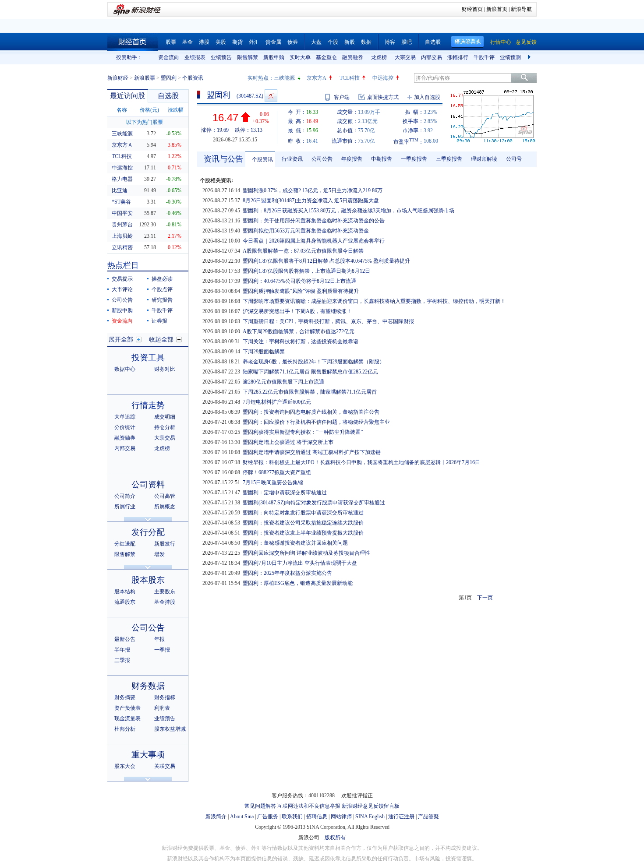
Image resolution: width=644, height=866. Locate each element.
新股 (349, 42)
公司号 (514, 159)
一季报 (162, 650)
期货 (237, 42)
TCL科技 (350, 78)
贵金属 (273, 42)
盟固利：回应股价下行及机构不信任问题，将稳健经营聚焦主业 (316, 422)
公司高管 (164, 496)
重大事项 (148, 754)
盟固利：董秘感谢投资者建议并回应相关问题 (295, 543)
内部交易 (431, 57)
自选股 (433, 42)
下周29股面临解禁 (264, 352)
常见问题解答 (260, 806)
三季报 (122, 660)
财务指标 (164, 697)
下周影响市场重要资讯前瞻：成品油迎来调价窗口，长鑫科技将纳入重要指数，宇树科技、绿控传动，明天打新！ (374, 301)
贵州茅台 (122, 225)
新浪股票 (144, 78)
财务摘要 (124, 697)
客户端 (342, 97)
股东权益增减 (170, 729)
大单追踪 (124, 417)
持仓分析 (164, 427)
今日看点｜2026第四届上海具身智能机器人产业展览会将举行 (314, 241)
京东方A (316, 78)
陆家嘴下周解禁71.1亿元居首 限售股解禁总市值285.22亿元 (310, 372)
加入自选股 (427, 97)
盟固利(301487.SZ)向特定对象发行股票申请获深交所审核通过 (314, 503)
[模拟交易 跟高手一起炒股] (271, 95)
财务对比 (164, 369)
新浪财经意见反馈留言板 (371, 806)
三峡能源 (284, 78)
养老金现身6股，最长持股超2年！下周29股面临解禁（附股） (314, 362)
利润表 (162, 708)
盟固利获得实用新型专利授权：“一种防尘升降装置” (303, 432)
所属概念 (164, 506)
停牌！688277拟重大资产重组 (277, 472)
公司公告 (122, 300)
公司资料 (148, 484)
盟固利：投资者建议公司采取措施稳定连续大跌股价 (303, 523)
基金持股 (164, 602)
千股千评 (484, 57)
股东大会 (124, 766)
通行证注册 (401, 816)
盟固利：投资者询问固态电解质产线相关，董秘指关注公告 (311, 412)
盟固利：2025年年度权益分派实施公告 (287, 573)
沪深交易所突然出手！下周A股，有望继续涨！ (297, 311)
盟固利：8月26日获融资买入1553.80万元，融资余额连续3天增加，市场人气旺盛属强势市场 (348, 211)
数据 (366, 42)
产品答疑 (428, 816)
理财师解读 (484, 159)
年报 (159, 639)
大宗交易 (405, 57)
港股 (204, 42)
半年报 (122, 650)
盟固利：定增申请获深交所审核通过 (285, 492)
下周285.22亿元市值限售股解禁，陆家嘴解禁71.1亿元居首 (310, 392)
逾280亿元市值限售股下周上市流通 (283, 382)
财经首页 (472, 9)
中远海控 (382, 78)
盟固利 (169, 78)
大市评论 (122, 289)
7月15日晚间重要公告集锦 (273, 482)
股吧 (406, 42)
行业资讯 (292, 159)
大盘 (316, 42)
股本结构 (124, 591)
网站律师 (341, 816)
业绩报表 (194, 57)
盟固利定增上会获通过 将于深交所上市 (288, 442)
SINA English (370, 816)
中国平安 (122, 213)
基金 (187, 42)
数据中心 (124, 369)
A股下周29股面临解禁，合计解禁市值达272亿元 (298, 331)
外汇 (254, 42)
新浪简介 (215, 816)
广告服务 (267, 816)
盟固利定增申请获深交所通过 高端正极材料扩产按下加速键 (312, 452)
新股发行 (164, 544)
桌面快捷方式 (383, 97)
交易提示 (122, 279)
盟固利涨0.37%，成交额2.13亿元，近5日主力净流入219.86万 (312, 190)
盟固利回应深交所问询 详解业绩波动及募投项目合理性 (306, 553)
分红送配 (124, 544)
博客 (390, 42)
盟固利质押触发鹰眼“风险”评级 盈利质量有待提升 (301, 291)
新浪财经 (117, 78)
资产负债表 (127, 708)
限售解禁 (247, 57)
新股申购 (273, 57)
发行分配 (148, 532)
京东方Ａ (122, 145)
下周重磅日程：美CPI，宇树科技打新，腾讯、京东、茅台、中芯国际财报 (328, 321)
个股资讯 (262, 159)
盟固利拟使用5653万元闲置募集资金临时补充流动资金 (306, 231)
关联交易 (164, 766)
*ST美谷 (121, 202)
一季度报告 (414, 159)
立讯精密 (122, 247)
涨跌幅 (176, 110)
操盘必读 (162, 279)
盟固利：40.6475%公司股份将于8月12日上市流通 (299, 281)
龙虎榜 (379, 57)
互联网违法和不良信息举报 (308, 806)
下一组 (530, 57)
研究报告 (162, 300)
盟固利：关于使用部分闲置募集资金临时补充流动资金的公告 (314, 221)
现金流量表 (127, 718)
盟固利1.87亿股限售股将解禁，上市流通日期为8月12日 (306, 271)
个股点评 (162, 289)
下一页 (485, 598)
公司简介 (124, 496)
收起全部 (161, 339)
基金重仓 (326, 57)
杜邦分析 (124, 729)
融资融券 (352, 57)
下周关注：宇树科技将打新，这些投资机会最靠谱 (300, 341)
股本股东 (148, 579)
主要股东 (164, 591)
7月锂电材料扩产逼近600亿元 (277, 402)
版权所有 (335, 837)
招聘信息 (316, 816)
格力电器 (122, 179)
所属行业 (124, 506)
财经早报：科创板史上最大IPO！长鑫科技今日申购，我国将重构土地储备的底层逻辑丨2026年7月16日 (361, 462)
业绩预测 (510, 57)
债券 (292, 42)
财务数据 (148, 685)
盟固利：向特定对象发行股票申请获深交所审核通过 (303, 513)
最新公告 (124, 639)
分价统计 (124, 427)
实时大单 (300, 57)
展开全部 (121, 339)
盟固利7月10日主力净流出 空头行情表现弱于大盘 (300, 563)
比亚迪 (119, 190)
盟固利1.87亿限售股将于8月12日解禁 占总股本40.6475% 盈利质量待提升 (326, 261)
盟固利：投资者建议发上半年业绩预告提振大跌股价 (303, 533)
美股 (221, 42)
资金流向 (168, 57)
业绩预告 (221, 57)
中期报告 (381, 159)
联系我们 (292, 816)
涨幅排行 (457, 57)
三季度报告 (449, 159)
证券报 (159, 321)
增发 (159, 554)
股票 (171, 42)
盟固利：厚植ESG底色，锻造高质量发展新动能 (298, 583)
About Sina (242, 816)
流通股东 (124, 602)
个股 (333, 42)
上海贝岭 (122, 236)
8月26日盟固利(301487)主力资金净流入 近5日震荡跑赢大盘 (311, 200)
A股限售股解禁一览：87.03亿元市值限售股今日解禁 (303, 251)
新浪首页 (496, 9)
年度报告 (351, 159)
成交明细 (164, 417)
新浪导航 (521, 9)
